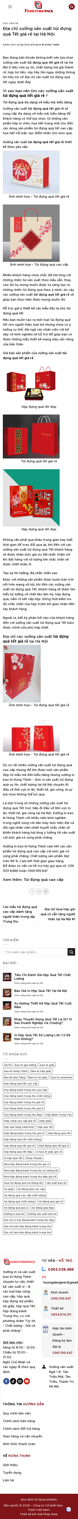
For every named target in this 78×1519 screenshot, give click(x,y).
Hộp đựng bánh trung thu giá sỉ (24, 1108)
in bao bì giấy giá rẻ (49, 1151)
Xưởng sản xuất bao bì (42, 1213)
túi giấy (9, 1188)
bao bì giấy (47, 1064)
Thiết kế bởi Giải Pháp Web (38, 1514)
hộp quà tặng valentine (19, 1126)
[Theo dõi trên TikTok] (13, 1381)
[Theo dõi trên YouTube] (27, 1381)
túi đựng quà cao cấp (31, 1188)
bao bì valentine (61, 1077)
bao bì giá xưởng (25, 1064)
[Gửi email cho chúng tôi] (20, 1381)
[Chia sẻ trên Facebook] (32, 891)
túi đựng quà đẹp (43, 1207)
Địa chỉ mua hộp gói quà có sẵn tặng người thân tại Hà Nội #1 (58, 914)
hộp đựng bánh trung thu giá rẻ (24, 1102)
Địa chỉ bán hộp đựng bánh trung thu (27, 1226)
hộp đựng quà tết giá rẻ (19, 1145)
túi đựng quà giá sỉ (16, 1207)
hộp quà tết (45, 1126)
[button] (10, 6)
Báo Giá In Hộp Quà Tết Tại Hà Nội (40, 990)
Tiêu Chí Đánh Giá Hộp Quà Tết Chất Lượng (42, 976)
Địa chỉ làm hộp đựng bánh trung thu (27, 1232)
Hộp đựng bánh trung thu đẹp (23, 1114)
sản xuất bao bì (56, 1182)
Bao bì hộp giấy (41, 1071)
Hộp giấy (45, 1120)
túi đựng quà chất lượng (19, 1201)
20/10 (7, 1064)
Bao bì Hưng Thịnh (47, 44)
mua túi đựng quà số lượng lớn (23, 1182)
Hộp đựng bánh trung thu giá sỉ (24, 1133)
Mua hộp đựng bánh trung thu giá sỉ (26, 1164)
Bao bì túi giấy (38, 1077)
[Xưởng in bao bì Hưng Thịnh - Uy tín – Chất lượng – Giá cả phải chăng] (39, 6)
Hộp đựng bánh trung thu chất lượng (27, 1095)
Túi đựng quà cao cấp (43, 879)
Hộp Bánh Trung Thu (59, 1114)
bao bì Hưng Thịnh (15, 1071)
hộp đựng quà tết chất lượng (22, 1139)
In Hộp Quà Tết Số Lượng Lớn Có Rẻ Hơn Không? (42, 1036)
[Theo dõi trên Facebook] (6, 1381)
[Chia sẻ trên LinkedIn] (46, 891)
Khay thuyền (34, 1158)
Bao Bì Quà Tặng (14, 1077)
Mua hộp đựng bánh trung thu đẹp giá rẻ (30, 1176)
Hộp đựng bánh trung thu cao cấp (25, 1089)
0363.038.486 (61, 1269)
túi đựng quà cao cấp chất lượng (25, 1195)
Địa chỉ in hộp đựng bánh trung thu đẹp (29, 1219)
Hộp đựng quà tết (59, 1133)
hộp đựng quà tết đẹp (18, 1151)
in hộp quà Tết (13, 1158)
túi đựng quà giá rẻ (50, 1201)
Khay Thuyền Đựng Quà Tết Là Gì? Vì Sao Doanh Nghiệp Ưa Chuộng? (43, 1020)
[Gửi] (71, 952)
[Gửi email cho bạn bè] (39, 891)
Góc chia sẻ (10, 23)
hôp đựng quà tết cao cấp (20, 1083)
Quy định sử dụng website (39, 1499)
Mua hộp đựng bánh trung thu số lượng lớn (31, 1170)
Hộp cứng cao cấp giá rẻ (20, 1120)
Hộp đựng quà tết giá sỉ (54, 1145)
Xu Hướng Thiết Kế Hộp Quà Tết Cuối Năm (43, 1005)
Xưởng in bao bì (14, 1213)
